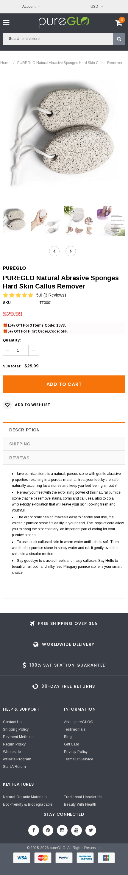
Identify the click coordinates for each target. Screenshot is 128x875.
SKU (7, 303)
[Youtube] (76, 830)
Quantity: (12, 340)
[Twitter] (90, 830)
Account (28, 6)
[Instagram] (62, 830)
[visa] (22, 859)
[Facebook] (33, 830)
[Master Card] (43, 859)
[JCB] (106, 859)
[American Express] (86, 859)
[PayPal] (64, 859)
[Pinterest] (48, 830)
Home (5, 63)
